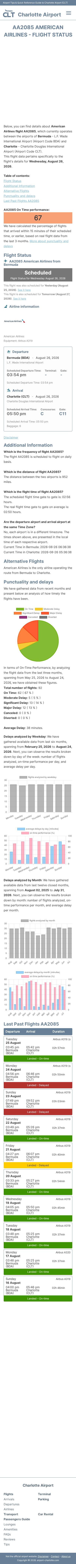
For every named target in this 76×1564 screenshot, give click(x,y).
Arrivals (9, 1499)
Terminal (44, 1494)
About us (65, 1556)
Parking (43, 1499)
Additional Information (19, 186)
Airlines (9, 1509)
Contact (55, 1556)
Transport (11, 1514)
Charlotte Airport (39, 14)
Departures (11, 1504)
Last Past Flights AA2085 (21, 201)
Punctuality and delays (19, 196)
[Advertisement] (38, 82)
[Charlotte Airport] (9, 13)
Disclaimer (43, 1556)
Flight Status (12, 181)
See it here (24, 289)
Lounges (9, 1524)
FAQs (7, 1534)
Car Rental (45, 1514)
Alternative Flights (16, 191)
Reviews (9, 1539)
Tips (7, 1544)
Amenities (10, 1529)
